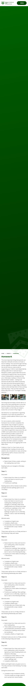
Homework (16, 353)
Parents (9, 353)
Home (2, 353)
